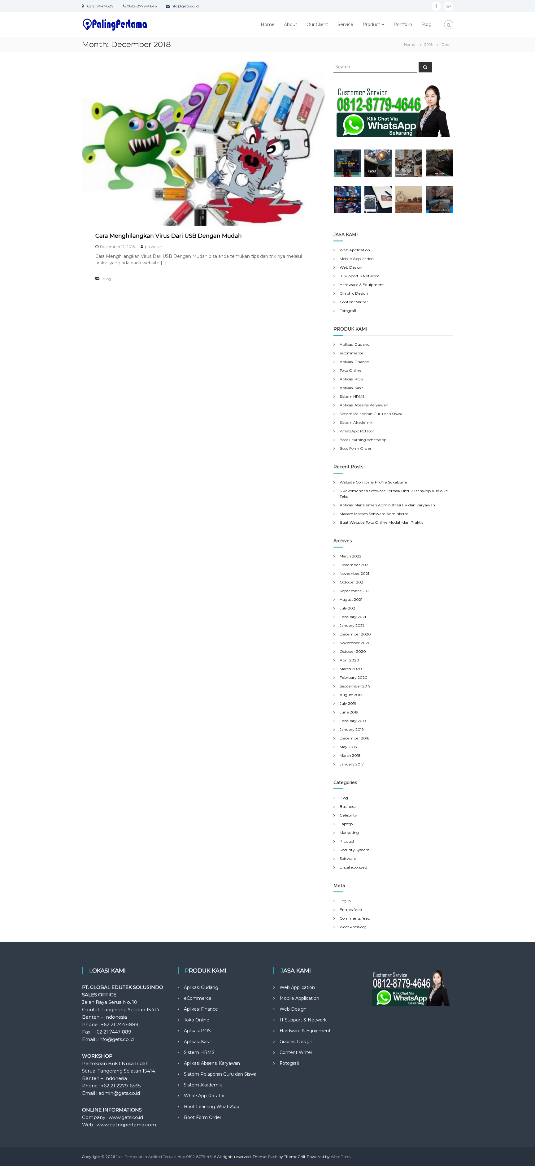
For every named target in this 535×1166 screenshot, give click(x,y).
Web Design (351, 267)
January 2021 (352, 625)
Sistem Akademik (203, 1085)
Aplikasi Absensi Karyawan (364, 405)
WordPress (340, 1156)
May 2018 (348, 746)
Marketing (349, 832)
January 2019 (352, 729)
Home (268, 24)
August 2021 (351, 599)
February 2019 (353, 720)
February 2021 (353, 616)
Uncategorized (353, 867)
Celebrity (348, 815)
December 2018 (355, 738)
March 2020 (351, 668)
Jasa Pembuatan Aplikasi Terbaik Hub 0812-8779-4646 (166, 1156)
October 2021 (352, 582)
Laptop (346, 823)
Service (345, 24)
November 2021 (354, 573)
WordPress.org (353, 927)
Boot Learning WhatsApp (211, 1106)
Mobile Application (357, 258)
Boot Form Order (202, 1117)
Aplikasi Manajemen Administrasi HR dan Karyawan (387, 505)
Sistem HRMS (352, 396)
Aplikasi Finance (354, 361)
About (290, 24)
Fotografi (348, 310)
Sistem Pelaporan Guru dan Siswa (220, 1074)
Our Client (317, 24)
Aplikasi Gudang (355, 344)
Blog (426, 24)
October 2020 (353, 651)
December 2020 (355, 634)
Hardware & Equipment (362, 284)
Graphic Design (354, 293)
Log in (345, 901)
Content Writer (354, 302)
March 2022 (350, 556)
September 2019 (355, 686)
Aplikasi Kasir (351, 387)
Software (348, 858)
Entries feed (351, 909)
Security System (355, 849)
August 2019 (351, 694)
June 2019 (349, 712)
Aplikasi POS (351, 379)
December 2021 (354, 564)
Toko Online (351, 370)
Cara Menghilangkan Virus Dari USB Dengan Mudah (168, 235)
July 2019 (348, 703)
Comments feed (355, 918)
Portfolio (403, 24)
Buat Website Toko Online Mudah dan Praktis (381, 522)
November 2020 (355, 642)
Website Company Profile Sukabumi (373, 482)
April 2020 (349, 660)
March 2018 (350, 755)
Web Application (355, 250)
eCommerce (351, 353)
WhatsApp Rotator (204, 1096)
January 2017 (352, 764)
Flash (272, 1156)
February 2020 (354, 677)
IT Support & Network (359, 276)
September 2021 (355, 590)
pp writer (153, 246)
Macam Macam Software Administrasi (374, 513)
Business (347, 806)
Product (371, 24)
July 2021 (348, 608)
